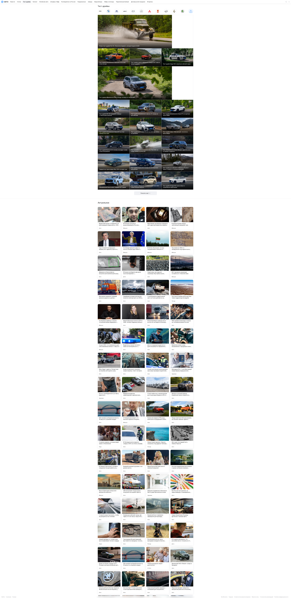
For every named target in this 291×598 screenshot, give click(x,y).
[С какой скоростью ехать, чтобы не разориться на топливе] (109, 509)
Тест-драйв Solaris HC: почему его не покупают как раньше (144, 168)
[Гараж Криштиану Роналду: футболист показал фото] (182, 509)
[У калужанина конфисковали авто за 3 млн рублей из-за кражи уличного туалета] (157, 291)
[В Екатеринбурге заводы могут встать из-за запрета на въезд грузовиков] (157, 315)
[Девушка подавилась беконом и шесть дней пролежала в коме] (157, 485)
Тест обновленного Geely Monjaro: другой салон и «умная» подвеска (177, 150)
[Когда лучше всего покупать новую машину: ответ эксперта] (133, 364)
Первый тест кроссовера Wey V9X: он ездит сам (113, 169)
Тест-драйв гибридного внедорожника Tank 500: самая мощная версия (145, 186)
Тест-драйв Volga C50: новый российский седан (177, 64)
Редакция (231, 596)
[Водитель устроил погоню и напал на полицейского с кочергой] (133, 339)
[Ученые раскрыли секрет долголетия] (157, 558)
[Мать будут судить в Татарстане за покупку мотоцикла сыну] (109, 364)
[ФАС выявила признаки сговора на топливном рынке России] (182, 315)
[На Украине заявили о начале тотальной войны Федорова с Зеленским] (109, 315)
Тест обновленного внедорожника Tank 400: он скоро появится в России (144, 150)
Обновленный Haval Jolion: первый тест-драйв (112, 187)
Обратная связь (255, 596)
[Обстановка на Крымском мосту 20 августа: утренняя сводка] (133, 558)
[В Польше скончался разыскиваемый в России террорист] (133, 218)
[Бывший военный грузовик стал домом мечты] (133, 461)
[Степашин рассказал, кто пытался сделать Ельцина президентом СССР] (133, 412)
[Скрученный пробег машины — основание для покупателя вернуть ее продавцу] (157, 582)
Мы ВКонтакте (224, 596)
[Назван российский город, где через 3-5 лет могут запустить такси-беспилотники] (133, 509)
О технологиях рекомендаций (266, 596)
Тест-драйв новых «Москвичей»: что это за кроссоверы (175, 132)
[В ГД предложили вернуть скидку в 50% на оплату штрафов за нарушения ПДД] (133, 437)
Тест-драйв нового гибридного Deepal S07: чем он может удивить (145, 63)
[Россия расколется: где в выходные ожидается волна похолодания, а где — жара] (157, 534)
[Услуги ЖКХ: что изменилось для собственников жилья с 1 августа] (109, 339)
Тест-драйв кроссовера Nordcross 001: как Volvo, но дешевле (145, 132)
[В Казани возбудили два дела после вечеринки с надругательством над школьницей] (133, 267)
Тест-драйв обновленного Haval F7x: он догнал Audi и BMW (176, 114)
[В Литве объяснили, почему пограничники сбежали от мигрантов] (157, 242)
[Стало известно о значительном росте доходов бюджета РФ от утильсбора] (157, 388)
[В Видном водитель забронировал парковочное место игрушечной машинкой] (133, 388)
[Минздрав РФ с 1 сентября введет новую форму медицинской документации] (182, 364)
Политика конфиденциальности (281, 596)
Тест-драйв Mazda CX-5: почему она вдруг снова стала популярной (113, 150)
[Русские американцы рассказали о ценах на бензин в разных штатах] (182, 461)
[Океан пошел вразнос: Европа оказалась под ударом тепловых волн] (157, 437)
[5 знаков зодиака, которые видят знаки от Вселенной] (109, 437)
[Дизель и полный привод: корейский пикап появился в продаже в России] (182, 388)
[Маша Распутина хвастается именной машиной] (157, 461)
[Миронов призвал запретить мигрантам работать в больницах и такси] (182, 582)
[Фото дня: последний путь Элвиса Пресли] (182, 437)
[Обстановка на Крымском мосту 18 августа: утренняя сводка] (109, 412)
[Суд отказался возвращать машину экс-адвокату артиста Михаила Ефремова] (109, 242)
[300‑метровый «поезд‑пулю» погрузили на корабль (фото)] (133, 485)
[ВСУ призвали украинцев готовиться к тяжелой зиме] (182, 267)
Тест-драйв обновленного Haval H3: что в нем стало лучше (112, 63)
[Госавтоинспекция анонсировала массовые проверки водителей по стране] (157, 364)
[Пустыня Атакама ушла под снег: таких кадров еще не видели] (182, 291)
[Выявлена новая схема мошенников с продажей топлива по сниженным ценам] (182, 339)
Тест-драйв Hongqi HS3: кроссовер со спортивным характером (174, 186)
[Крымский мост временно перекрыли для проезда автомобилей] (157, 509)
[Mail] (2, 2)
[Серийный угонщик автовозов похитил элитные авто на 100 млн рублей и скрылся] (133, 291)
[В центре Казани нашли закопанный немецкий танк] (182, 218)
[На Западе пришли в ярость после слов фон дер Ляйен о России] (133, 242)
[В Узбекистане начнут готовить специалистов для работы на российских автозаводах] (109, 461)
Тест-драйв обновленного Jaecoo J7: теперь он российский (144, 114)
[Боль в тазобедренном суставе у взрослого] (109, 388)
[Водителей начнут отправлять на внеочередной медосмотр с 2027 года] (109, 218)
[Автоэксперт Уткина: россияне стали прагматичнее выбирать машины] (133, 582)
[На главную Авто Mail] (5, 2)
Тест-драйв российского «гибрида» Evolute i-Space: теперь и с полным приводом (176, 168)
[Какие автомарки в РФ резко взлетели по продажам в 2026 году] (157, 412)
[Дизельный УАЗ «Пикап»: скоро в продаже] (182, 558)
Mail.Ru (3, 596)
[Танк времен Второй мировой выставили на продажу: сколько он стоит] (133, 534)
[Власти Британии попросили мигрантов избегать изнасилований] (109, 485)
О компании (8, 596)
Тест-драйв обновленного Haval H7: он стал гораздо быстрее (111, 132)
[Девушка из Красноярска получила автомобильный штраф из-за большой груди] (109, 267)
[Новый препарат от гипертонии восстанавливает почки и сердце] (109, 534)
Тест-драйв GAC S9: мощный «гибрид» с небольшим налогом (110, 114)
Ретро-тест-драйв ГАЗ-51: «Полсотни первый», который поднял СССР (119, 46)
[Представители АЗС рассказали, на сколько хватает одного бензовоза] (182, 412)
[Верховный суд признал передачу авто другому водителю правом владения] (157, 218)
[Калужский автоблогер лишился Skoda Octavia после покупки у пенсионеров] (109, 582)
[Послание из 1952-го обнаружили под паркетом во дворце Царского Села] (182, 242)
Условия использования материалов (242, 596)
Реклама (14, 596)
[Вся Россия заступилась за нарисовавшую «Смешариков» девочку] (182, 485)
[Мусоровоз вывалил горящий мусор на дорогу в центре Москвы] (109, 291)
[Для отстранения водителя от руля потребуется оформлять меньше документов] (157, 339)
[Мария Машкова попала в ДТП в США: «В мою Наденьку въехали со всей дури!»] (133, 315)
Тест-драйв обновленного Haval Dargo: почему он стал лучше (117, 97)
